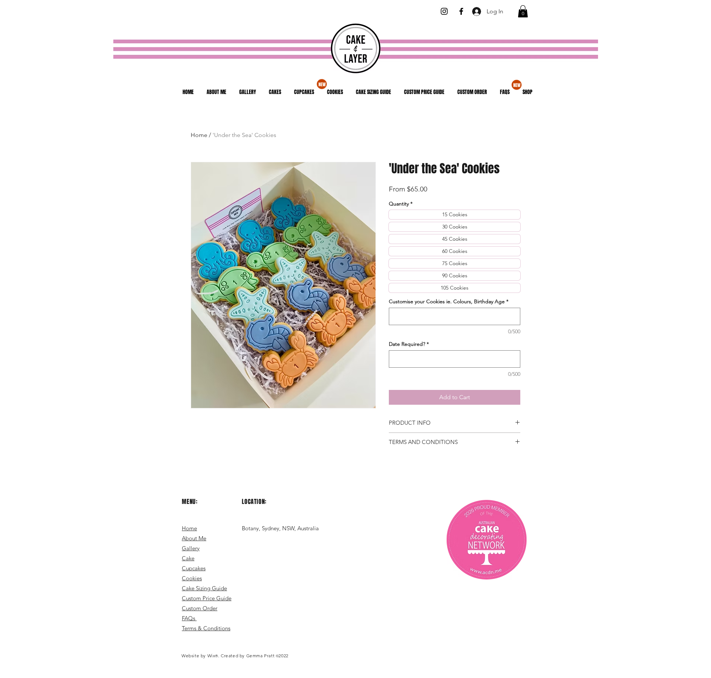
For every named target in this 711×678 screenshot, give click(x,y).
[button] (523, 11)
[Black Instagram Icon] (444, 11)
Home (199, 134)
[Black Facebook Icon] (461, 11)
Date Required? (409, 344)
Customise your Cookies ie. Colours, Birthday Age (448, 301)
